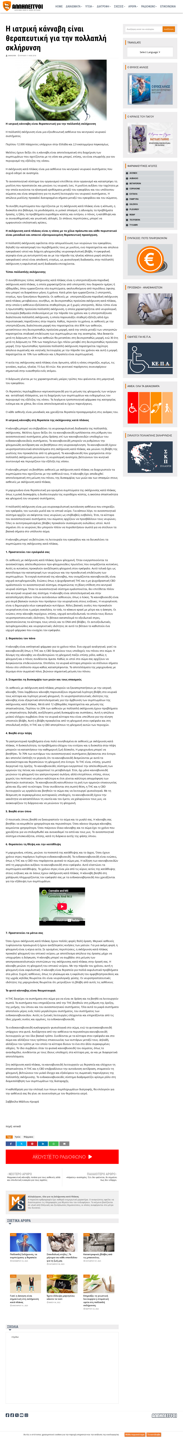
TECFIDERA (135, 220)
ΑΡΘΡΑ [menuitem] (132, 6)
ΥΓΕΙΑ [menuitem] (88, 6)
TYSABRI (134, 225)
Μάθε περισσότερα (134, 1434)
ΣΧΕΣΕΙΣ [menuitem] (119, 6)
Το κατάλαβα (153, 1434)
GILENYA (134, 204)
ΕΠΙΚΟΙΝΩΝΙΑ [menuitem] (168, 6)
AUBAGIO (134, 178)
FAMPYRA (134, 199)
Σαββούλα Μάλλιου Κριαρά (22, 1101)
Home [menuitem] (59, 6)
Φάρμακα (28, 1136)
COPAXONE (135, 189)
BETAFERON (135, 183)
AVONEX (133, 173)
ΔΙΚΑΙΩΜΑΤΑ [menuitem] (73, 6)
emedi (17, 1126)
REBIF (132, 215)
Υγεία (17, 1136)
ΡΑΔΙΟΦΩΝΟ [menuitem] (148, 6)
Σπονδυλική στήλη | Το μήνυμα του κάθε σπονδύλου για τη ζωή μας (62, 1257)
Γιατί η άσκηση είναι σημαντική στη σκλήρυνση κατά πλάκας (24, 1299)
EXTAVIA (133, 194)
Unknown (12, 55)
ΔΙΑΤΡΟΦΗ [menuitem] (103, 6)
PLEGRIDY (134, 209)
